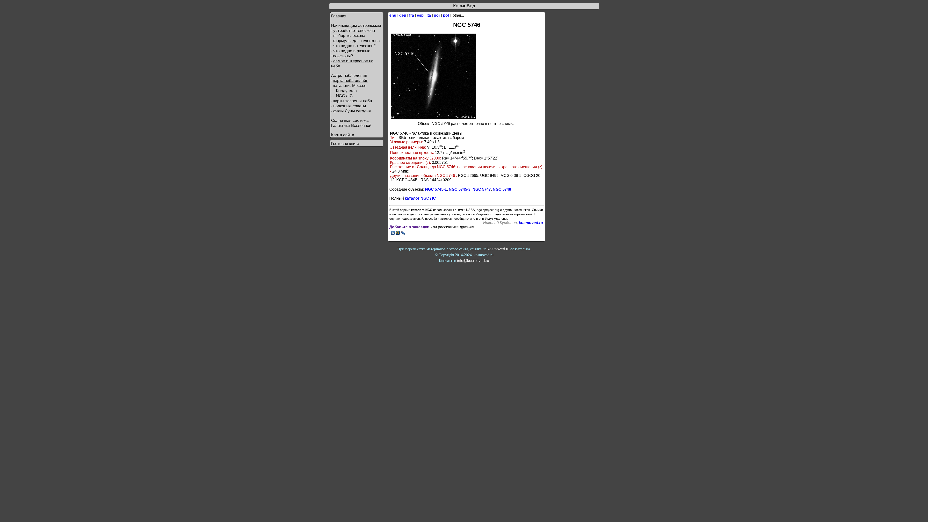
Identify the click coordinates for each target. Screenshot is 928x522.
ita (429, 15)
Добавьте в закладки (409, 227)
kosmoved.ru (531, 223)
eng (392, 15)
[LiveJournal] (403, 233)
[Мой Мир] (397, 233)
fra (411, 15)
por (437, 15)
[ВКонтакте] (392, 233)
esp (420, 15)
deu (402, 15)
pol (446, 15)
